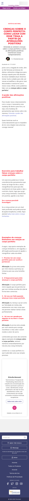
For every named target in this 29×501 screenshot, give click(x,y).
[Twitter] (12, 483)
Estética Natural (14, 23)
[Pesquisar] (25, 437)
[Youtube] (21, 483)
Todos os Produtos (14, 466)
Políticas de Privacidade (14, 477)
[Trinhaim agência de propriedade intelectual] (14, 494)
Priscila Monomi (18, 59)
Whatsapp (16, 448)
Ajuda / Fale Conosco (16, 443)
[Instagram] (14, 408)
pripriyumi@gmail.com (17, 413)
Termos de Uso (15, 473)
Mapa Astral (6, 8)
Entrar (15, 457)
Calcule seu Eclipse (19, 8)
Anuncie (14, 469)
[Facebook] (7, 483)
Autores (14, 462)
